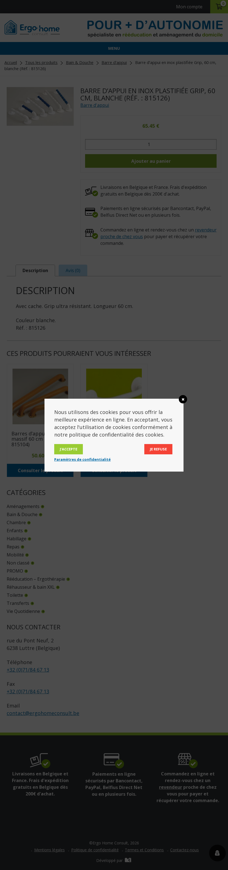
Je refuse (158, 449)
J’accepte (68, 449)
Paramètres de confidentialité (82, 459)
